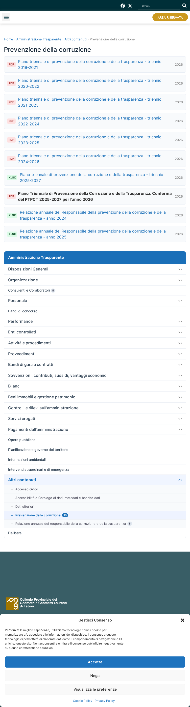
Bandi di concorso (22, 311)
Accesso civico (26, 489)
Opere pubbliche (21, 440)
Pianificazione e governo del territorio (38, 449)
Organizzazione (23, 279)
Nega (95, 675)
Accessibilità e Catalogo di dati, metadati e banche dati (57, 498)
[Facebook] (123, 5)
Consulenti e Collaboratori (31, 290)
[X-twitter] (130, 5)
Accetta (95, 662)
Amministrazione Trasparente (36, 257)
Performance (20, 321)
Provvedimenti (21, 353)
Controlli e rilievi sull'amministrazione (43, 407)
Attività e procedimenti (29, 342)
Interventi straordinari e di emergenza (38, 469)
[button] (182, 620)
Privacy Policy (105, 701)
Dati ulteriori (24, 506)
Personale (17, 300)
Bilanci (14, 385)
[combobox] (159, 5)
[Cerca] (185, 5)
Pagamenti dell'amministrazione (38, 429)
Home (8, 39)
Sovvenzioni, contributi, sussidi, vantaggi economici (57, 375)
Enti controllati (22, 331)
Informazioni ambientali (27, 459)
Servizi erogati (21, 418)
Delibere (15, 533)
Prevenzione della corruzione (41, 515)
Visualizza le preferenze (95, 689)
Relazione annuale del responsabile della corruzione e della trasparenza (73, 524)
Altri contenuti (22, 479)
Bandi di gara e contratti (30, 364)
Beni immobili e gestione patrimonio (41, 396)
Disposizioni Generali (28, 268)
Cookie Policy (82, 701)
